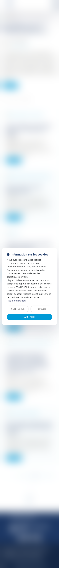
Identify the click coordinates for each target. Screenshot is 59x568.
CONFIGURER (18, 308)
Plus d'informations (16, 300)
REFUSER (41, 308)
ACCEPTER (29, 317)
